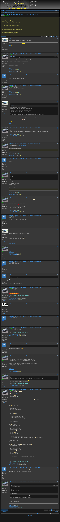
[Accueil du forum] (15, 4)
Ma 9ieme (10, 45)
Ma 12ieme (10, 123)
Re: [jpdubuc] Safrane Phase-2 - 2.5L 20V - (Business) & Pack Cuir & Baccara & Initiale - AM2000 (27, 38)
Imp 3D (10, 68)
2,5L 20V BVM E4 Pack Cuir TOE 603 (13, 253)
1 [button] (47, 36)
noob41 (3, 320)
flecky (3, 265)
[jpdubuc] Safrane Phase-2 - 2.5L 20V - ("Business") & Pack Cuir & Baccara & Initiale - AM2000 (19, 14)
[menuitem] (4, 10)
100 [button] (53, 36)
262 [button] (56, 36)
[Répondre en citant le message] (57, 38)
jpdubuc (11, 54)
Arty (31, 515)
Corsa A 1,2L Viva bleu (11, 69)
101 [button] (54, 36)
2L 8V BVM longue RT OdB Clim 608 (13, 135)
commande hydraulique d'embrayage (21, 145)
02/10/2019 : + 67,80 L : (15, 393)
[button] (45, 36)
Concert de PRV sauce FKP (12, 125)
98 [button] (50, 36)
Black (28, 515)
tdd (2, 162)
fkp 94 (11, 39)
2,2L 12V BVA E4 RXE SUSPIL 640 (13, 71)
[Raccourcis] (2, 10)
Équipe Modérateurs (6, 15)
